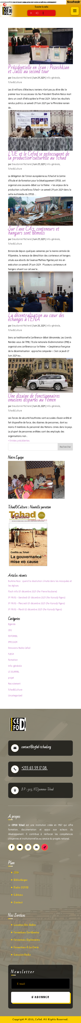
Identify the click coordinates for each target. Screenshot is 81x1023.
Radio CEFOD (21, 887)
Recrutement (14, 683)
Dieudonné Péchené (21, 77)
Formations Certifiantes (26, 932)
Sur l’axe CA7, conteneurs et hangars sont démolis (33, 231)
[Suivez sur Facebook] (11, 847)
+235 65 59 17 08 (34, 767)
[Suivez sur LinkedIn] (36, 847)
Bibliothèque (20, 880)
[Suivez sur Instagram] (28, 847)
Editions (18, 895)
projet (11, 677)
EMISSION (12, 642)
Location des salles (25, 925)
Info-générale (53, 77)
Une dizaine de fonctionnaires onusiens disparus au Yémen (34, 398)
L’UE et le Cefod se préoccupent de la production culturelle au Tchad (38, 156)
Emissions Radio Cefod (19, 648)
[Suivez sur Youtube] (19, 847)
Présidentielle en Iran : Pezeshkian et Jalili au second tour (38, 69)
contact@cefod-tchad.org (36, 747)
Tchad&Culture (15, 82)
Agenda (11, 624)
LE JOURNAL (13, 671)
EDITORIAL (13, 636)
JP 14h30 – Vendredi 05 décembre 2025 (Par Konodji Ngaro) (36, 597)
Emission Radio (22, 955)
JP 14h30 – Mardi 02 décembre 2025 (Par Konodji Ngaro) (35, 609)
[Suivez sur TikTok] (44, 847)
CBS (10, 630)
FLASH (11, 654)
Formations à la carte (26, 947)
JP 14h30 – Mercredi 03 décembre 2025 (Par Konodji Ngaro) (36, 603)
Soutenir (73, 2)
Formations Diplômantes (27, 940)
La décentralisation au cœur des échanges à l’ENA (36, 317)
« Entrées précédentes (19, 440)
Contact (18, 902)
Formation (13, 659)
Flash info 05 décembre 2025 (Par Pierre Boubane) (32, 591)
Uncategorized (15, 695)
